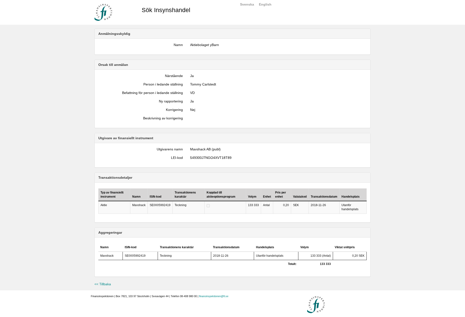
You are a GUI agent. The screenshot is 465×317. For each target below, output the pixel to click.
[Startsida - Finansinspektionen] (103, 12)
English (265, 4)
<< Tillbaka (102, 284)
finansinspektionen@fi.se (213, 296)
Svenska (247, 4)
